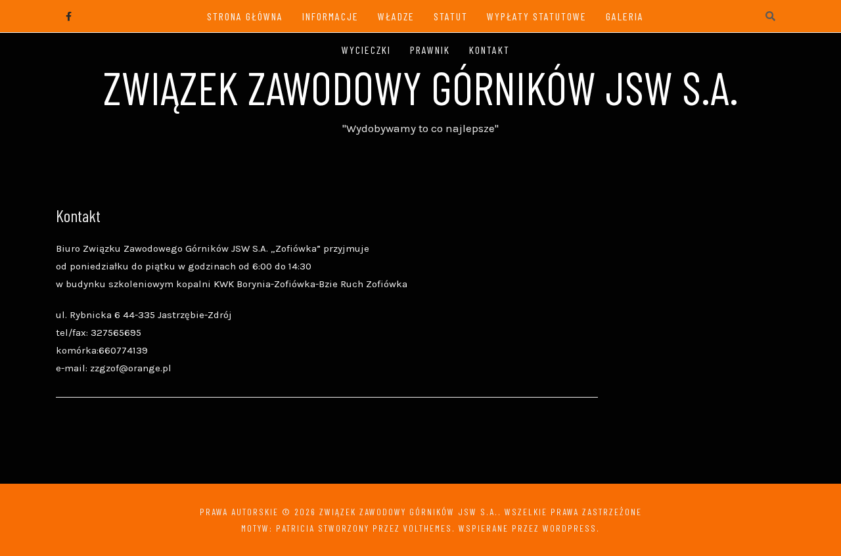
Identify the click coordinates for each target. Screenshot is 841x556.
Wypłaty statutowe (537, 16)
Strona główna (245, 16)
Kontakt (489, 49)
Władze (396, 16)
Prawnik (430, 49)
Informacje (330, 16)
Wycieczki (366, 49)
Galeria (625, 16)
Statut (451, 16)
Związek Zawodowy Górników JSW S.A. (421, 86)
